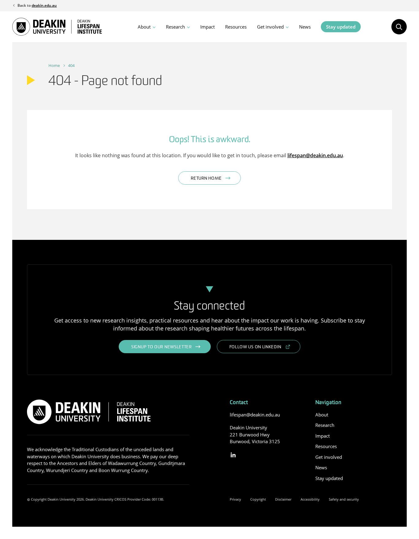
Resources (236, 27)
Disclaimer (283, 499)
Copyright (258, 499)
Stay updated (341, 27)
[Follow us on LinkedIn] (233, 455)
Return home (206, 178)
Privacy (235, 499)
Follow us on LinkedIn (255, 347)
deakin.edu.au (44, 5)
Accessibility (310, 499)
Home (54, 65)
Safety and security (344, 499)
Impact (207, 27)
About (144, 27)
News (305, 27)
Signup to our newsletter (161, 347)
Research (175, 27)
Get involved (270, 27)
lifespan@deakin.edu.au (315, 155)
